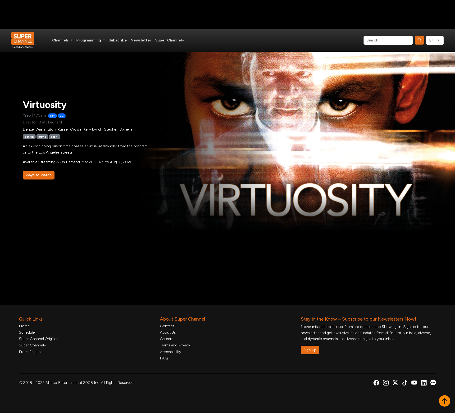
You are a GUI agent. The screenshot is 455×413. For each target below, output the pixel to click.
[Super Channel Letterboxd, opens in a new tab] (433, 382)
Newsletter (141, 40)
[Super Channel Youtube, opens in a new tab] (414, 383)
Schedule (27, 332)
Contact (167, 326)
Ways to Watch (39, 175)
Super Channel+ (169, 40)
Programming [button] (89, 40)
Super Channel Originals (39, 338)
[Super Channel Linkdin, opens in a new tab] (424, 383)
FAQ (164, 358)
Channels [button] (61, 40)
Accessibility (170, 351)
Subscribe (118, 40)
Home (24, 326)
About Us (168, 332)
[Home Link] (27, 40)
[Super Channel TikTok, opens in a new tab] (405, 383)
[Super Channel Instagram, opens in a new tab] (386, 383)
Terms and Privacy (175, 345)
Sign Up (310, 350)
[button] (444, 401)
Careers (166, 338)
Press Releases (31, 351)
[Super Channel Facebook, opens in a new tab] (376, 383)
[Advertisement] (227, 14)
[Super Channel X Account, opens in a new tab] (395, 383)
